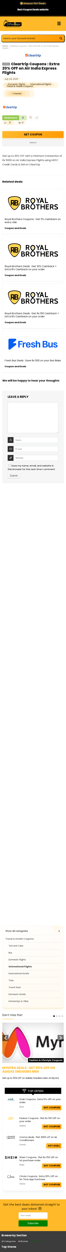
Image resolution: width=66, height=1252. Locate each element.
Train (11, 980)
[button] (56, 23)
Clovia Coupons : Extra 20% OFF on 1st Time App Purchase (38, 1178)
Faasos (22, 1125)
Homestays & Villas (18, 1001)
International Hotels (19, 973)
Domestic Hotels (17, 994)
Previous (5, 1038)
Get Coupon (33, 134)
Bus (10, 952)
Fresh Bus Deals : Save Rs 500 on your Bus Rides (33, 360)
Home (5, 46)
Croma (22, 1144)
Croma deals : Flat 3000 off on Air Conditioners (38, 1138)
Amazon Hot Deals (34, 3)
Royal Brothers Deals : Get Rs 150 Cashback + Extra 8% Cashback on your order (32, 315)
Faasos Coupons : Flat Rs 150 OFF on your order (39, 1120)
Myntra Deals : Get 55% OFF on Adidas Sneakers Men (28, 1070)
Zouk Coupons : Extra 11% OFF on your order (40, 1101)
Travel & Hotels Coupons (20, 86)
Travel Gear (15, 987)
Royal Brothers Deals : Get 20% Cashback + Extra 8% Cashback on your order (30, 268)
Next (61, 1038)
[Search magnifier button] (61, 38)
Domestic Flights (17, 959)
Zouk (21, 1106)
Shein (21, 1164)
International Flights (41, 84)
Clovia (22, 1183)
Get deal (54, 1145)
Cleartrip (17, 93)
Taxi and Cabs (16, 945)
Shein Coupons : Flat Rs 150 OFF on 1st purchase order (38, 1159)
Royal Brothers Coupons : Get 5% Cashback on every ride (33, 220)
